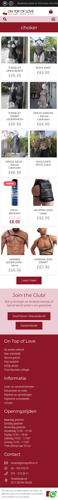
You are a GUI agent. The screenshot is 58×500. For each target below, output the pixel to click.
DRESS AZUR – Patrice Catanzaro (15, 164)
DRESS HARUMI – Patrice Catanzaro (43, 116)
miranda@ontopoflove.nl (24, 463)
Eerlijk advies (11, 365)
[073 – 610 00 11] (7, 473)
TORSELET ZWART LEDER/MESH (14, 116)
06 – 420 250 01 (20, 468)
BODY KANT (43, 67)
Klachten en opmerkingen (18, 394)
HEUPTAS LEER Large (43, 212)
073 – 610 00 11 (20, 473)
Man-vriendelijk (12, 353)
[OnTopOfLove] (18, 11)
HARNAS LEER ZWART (43, 261)
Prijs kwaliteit (11, 361)
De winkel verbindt (14, 349)
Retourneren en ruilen (15, 390)
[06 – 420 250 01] (7, 468)
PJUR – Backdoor (15, 212)
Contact (8, 402)
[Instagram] (11, 3)
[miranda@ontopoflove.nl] (7, 463)
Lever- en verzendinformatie (19, 386)
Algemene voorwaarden (17, 398)
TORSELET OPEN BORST (14, 69)
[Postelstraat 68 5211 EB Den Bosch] (7, 480)
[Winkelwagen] (50, 11)
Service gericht (12, 357)
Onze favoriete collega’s (16, 369)
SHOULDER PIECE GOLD (43, 163)
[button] (5, 19)
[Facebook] (5, 3)
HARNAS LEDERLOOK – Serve (15, 262)
